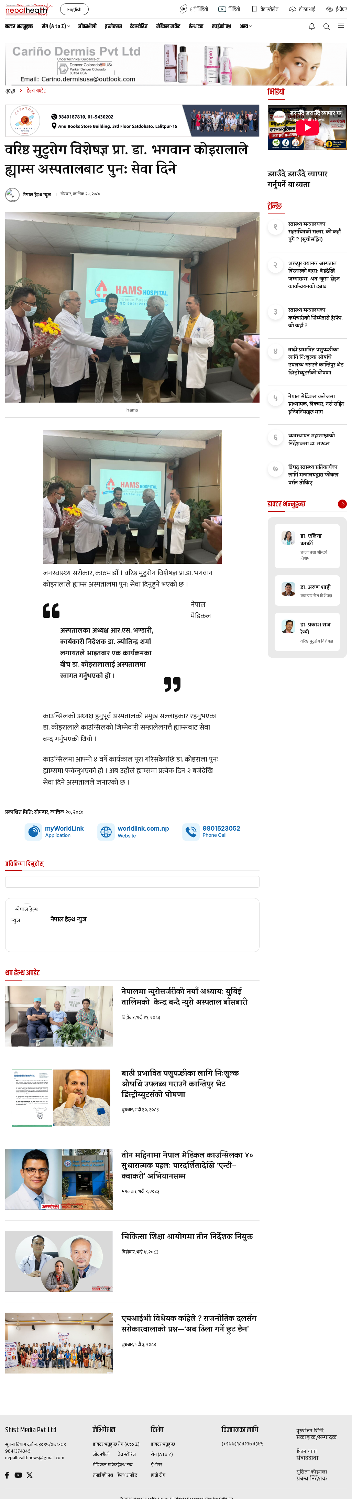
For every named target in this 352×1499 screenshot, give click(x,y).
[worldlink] (132, 832)
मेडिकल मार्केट (168, 26)
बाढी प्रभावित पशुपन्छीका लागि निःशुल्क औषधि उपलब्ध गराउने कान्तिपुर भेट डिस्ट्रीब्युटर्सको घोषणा (180, 1085)
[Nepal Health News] (29, 9)
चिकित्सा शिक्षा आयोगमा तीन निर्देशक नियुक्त (187, 1238)
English (74, 9)
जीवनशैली (87, 26)
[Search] (326, 27)
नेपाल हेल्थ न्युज (37, 195)
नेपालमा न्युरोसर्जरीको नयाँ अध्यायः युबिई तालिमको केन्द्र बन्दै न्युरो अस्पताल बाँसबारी (185, 998)
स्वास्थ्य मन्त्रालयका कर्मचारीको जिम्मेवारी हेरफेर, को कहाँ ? (315, 318)
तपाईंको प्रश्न (221, 26)
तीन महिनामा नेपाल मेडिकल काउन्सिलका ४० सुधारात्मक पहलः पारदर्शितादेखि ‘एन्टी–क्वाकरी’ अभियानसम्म (187, 1167)
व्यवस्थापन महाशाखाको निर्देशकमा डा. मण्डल (311, 440)
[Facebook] (7, 1476)
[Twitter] (29, 1476)
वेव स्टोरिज (139, 26)
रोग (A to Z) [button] (54, 26)
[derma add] (176, 64)
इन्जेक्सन (113, 26)
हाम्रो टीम (158, 1475)
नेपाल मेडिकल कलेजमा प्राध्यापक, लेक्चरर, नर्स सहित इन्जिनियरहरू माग (316, 404)
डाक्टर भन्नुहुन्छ (19, 26)
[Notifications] (311, 26)
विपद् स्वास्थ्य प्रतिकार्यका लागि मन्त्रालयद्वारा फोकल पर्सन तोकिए (313, 475)
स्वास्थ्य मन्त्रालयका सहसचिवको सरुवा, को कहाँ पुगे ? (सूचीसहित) (314, 232)
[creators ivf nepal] (132, 121)
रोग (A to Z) (129, 1444)
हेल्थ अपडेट (127, 1475)
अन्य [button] (244, 26)
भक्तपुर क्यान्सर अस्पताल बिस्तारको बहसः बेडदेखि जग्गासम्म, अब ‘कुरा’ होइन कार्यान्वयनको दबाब (314, 275)
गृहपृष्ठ (10, 91)
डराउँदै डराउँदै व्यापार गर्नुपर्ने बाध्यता (297, 180)
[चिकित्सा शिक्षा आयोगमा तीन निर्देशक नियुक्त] (59, 1261)
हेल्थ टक (196, 26)
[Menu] (341, 25)
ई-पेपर (156, 1465)
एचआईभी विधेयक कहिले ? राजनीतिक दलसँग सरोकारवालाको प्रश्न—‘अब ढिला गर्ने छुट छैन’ (189, 1325)
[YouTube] (18, 1476)
